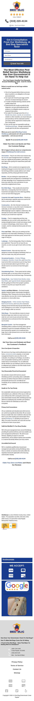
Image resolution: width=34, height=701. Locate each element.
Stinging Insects (6, 302)
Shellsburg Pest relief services (16, 152)
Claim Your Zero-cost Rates (12, 463)
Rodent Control (6, 250)
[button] (17, 29)
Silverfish (11, 260)
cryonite (19, 115)
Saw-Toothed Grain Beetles (18, 279)
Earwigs (4, 218)
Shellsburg (28, 169)
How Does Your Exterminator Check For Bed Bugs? (17, 638)
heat (11, 115)
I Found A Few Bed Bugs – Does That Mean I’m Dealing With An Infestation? (15, 643)
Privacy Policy (17, 662)
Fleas (3, 231)
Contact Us (17, 669)
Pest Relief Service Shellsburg (16, 71)
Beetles (4, 176)
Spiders (4, 290)
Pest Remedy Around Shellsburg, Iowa (16, 81)
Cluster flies (18, 260)
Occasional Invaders (8, 258)
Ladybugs (5, 241)
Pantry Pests (5, 279)
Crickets (17, 258)
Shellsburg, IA (10, 418)
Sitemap (17, 673)
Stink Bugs (5, 313)
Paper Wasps (25, 302)
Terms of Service (17, 665)
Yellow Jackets (17, 302)
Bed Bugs (5, 167)
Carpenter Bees (18, 197)
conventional (27, 115)
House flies (27, 260)
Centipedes (5, 260)
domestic (6, 157)
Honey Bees (19, 303)
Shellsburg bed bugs (11, 126)
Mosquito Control (7, 324)
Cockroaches (6, 205)
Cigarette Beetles (16, 281)
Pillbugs (22, 258)
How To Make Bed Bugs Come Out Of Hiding (15, 640)
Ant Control (5, 155)
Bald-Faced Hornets (7, 303)
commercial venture (10, 354)
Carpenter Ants (6, 197)
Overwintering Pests (8, 271)
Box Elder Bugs (6, 188)
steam (14, 115)
